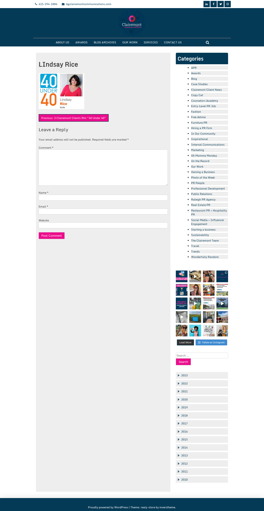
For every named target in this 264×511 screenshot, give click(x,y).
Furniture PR (199, 122)
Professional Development (208, 188)
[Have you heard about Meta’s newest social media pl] (181, 276)
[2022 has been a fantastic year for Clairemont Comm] (222, 276)
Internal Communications (207, 144)
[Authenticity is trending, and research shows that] (195, 330)
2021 (184, 391)
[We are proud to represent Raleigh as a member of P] (209, 276)
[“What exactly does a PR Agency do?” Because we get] (181, 303)
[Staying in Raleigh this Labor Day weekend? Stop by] (222, 303)
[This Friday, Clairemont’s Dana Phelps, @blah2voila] (195, 290)
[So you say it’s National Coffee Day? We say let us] (195, 303)
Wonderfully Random (205, 257)
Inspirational (199, 139)
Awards (81, 42)
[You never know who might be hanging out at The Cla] (181, 317)
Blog (194, 78)
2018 (184, 415)
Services (151, 42)
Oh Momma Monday (204, 155)
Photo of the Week (203, 177)
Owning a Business (203, 172)
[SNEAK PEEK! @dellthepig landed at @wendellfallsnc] (195, 276)
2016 (184, 431)
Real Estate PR (200, 205)
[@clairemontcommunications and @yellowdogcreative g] (209, 290)
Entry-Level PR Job (203, 106)
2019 (184, 407)
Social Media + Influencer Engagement (207, 222)
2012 (184, 463)
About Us (63, 42)
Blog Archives (105, 42)
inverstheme (167, 507)
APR (194, 68)
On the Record (200, 161)
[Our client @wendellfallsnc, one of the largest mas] (209, 303)
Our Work (130, 42)
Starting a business (203, 229)
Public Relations (201, 194)
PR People (197, 183)
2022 (184, 383)
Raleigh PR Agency (203, 199)
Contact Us (173, 42)
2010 (184, 479)
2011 (184, 471)
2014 (184, 447)
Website (44, 220)
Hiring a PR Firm (201, 128)
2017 (184, 423)
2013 (184, 455)
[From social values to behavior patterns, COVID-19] (209, 330)
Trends (195, 251)
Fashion (196, 111)
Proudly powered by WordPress (108, 507)
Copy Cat (197, 95)
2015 (184, 439)
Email (43, 206)
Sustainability (200, 235)
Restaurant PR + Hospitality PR (209, 212)
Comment (46, 147)
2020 (184, 399)
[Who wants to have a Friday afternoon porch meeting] (209, 317)
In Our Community (203, 133)
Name (43, 192)
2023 (184, 375)
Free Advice (198, 117)
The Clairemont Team (205, 240)
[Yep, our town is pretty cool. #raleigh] (195, 317)
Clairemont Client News (206, 89)
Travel (195, 246)
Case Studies (199, 84)
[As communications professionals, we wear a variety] (181, 290)
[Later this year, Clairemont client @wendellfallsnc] (222, 290)
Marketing (197, 150)
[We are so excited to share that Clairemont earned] (222, 330)
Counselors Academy (204, 100)
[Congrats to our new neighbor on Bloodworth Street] (222, 317)
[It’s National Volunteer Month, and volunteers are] (181, 330)
